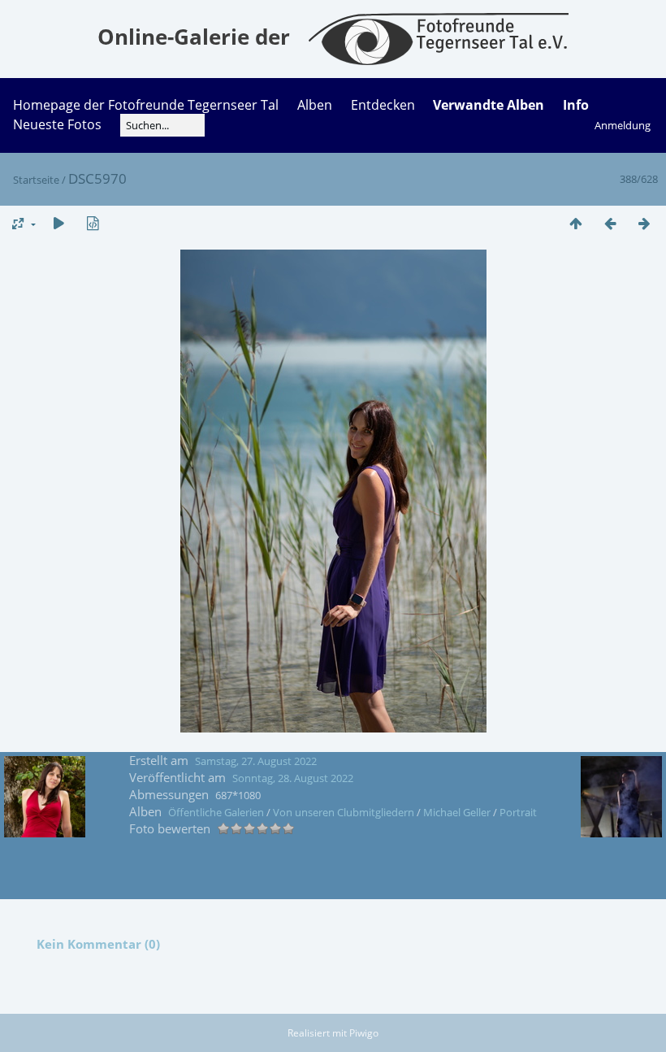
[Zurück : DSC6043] (610, 223)
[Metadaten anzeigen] (93, 223)
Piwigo (363, 1033)
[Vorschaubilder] (576, 223)
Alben (314, 105)
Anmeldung (623, 125)
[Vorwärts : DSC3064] (644, 223)
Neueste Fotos (57, 124)
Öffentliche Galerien (216, 812)
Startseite (36, 179)
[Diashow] (58, 223)
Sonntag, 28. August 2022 (292, 778)
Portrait (518, 812)
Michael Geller (457, 812)
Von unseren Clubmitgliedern (343, 812)
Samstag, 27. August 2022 (256, 761)
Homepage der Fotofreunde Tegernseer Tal (146, 105)
